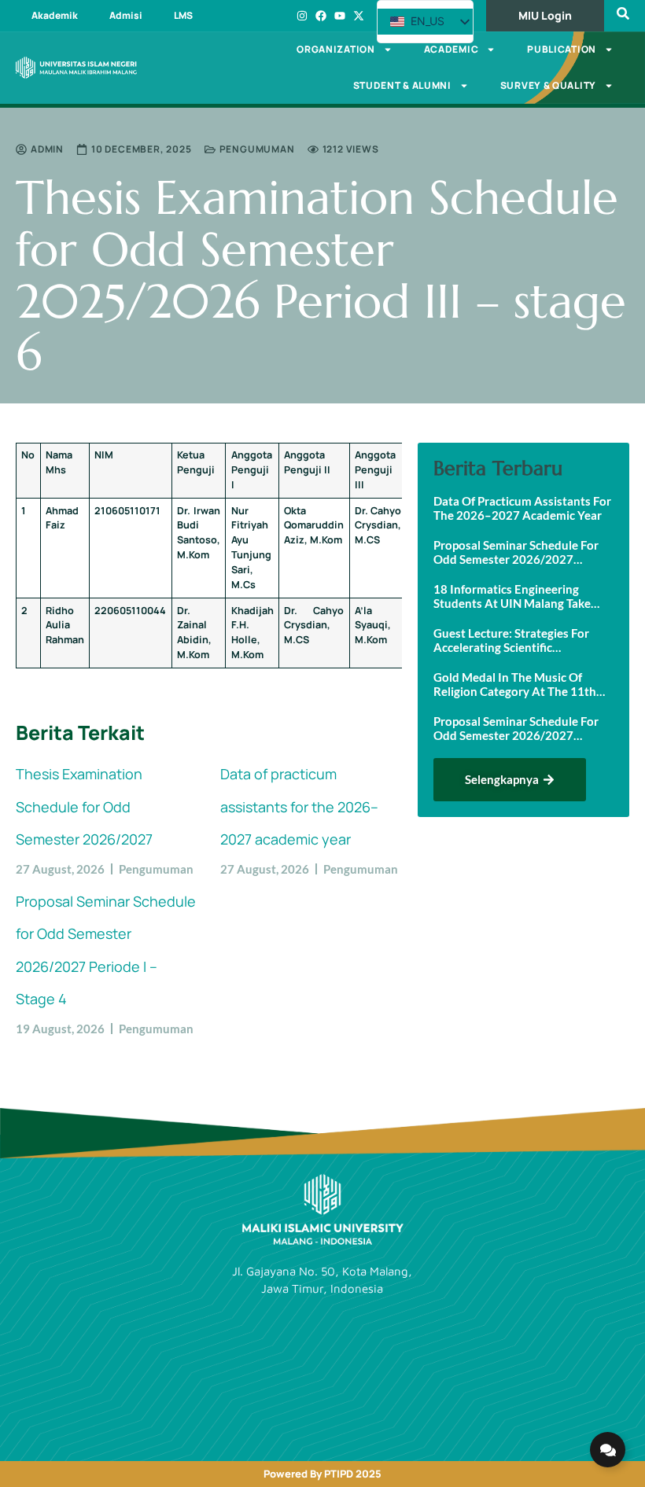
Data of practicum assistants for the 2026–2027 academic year (299, 806)
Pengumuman (257, 149)
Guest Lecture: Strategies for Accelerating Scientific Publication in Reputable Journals (511, 640)
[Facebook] (320, 15)
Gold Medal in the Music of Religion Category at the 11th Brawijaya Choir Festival (514, 684)
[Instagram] (302, 15)
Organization (335, 49)
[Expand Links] (607, 1449)
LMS (183, 15)
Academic (451, 49)
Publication (561, 49)
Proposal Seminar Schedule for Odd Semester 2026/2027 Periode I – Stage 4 (516, 552)
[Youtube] (339, 15)
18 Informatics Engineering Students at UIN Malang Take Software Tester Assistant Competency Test (512, 596)
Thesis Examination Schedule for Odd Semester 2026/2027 (84, 806)
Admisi (125, 15)
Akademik (54, 15)
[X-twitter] (358, 15)
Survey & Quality (548, 85)
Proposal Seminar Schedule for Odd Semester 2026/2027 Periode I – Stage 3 (516, 728)
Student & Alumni (402, 85)
